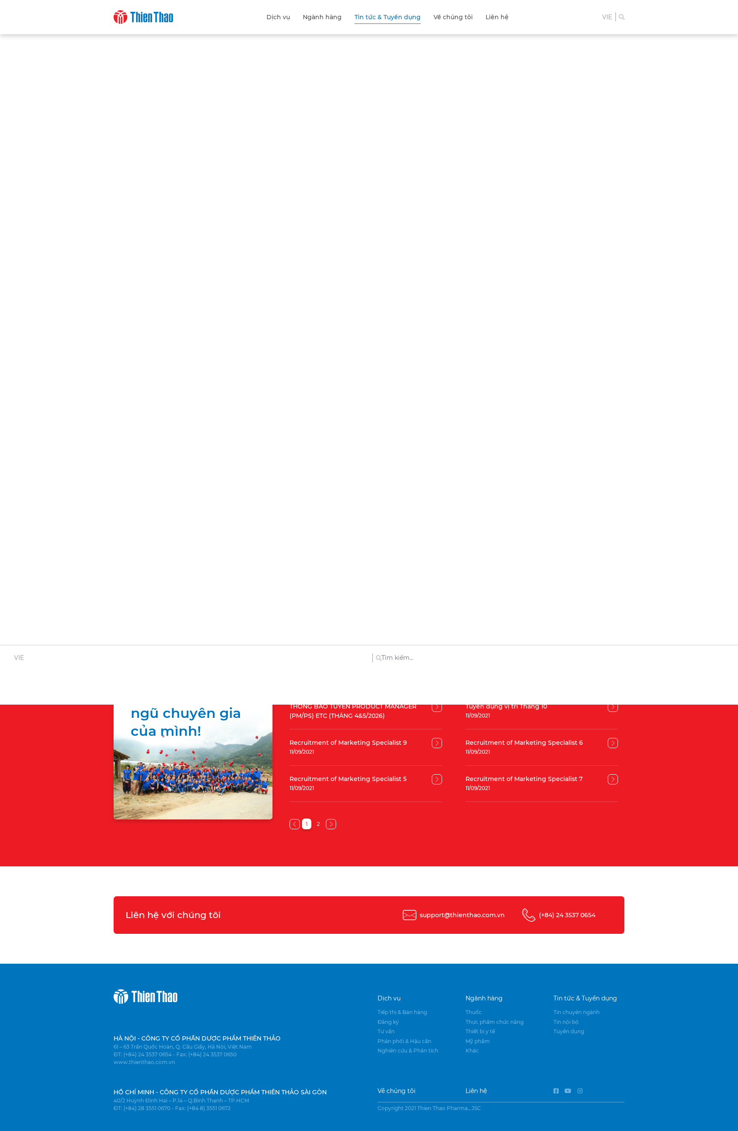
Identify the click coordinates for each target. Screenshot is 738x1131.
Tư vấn (386, 1031)
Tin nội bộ (566, 1022)
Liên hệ (497, 17)
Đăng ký (388, 1022)
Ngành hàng (322, 17)
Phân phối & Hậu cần (404, 1041)
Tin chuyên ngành (577, 1012)
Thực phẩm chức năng (495, 1022)
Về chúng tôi (453, 17)
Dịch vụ (278, 17)
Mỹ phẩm (478, 1041)
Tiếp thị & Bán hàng (402, 1012)
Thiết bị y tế (480, 1031)
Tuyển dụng (569, 1031)
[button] (607, 17)
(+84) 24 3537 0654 (567, 915)
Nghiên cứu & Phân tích (408, 1050)
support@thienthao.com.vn (462, 915)
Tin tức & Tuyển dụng (387, 17)
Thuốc (474, 1012)
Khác (472, 1050)
